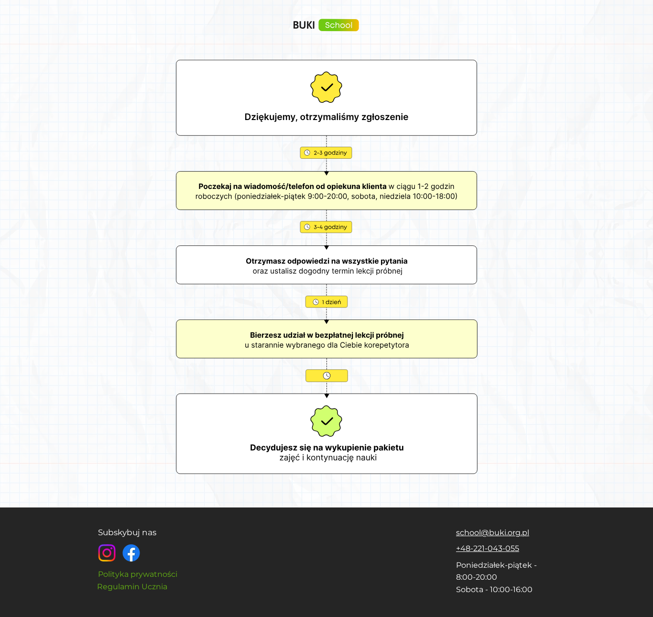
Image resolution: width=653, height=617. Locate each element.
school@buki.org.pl (492, 532)
